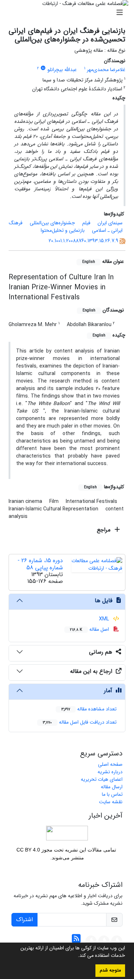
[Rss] (76, 941)
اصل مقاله (90, 629)
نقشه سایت (111, 802)
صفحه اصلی (110, 764)
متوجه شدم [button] (110, 970)
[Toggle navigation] (69, 13)
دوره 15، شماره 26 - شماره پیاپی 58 (40, 564)
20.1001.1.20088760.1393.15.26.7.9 (83, 241)
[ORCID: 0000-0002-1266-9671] (43, 68)
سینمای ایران (110, 223)
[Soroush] (117, 941)
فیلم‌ (86, 223)
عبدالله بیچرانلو (62, 70)
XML (104, 619)
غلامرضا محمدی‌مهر (106, 70)
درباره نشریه (110, 772)
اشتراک (24, 919)
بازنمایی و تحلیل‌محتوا (63, 230)
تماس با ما (112, 794)
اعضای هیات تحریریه (102, 779)
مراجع (104, 529)
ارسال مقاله (112, 787)
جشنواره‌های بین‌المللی (52, 223)
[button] (75, 956)
